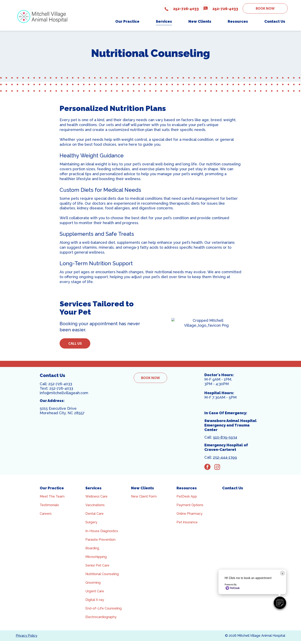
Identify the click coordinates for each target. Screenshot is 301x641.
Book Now (265, 8)
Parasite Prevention (100, 540)
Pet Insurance (187, 522)
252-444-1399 (225, 457)
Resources (187, 488)
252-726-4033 (60, 384)
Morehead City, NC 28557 (62, 413)
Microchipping (96, 557)
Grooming (93, 583)
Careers (46, 514)
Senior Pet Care (97, 565)
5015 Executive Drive (58, 408)
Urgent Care (94, 591)
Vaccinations (95, 505)
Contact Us (232, 488)
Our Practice (52, 488)
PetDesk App (187, 496)
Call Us (75, 343)
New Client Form (144, 496)
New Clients (142, 488)
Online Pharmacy (190, 514)
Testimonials (49, 505)
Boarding (92, 548)
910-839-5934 (225, 437)
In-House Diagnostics (101, 531)
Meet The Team (52, 496)
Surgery (91, 522)
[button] (280, 603)
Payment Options (190, 505)
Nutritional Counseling (102, 574)
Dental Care (94, 514)
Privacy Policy (26, 636)
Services (93, 488)
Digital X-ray (94, 600)
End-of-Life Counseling (103, 608)
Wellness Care (96, 496)
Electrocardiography (101, 617)
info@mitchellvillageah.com (64, 393)
